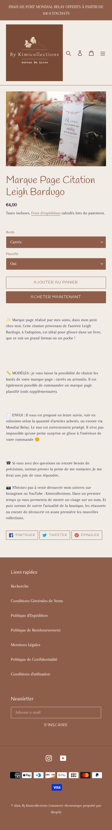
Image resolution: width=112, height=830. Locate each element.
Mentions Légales (25, 644)
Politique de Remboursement (35, 630)
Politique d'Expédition (29, 615)
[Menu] (102, 53)
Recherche (20, 586)
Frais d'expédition (45, 213)
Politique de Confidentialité (34, 659)
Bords (10, 232)
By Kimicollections (35, 805)
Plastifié (12, 254)
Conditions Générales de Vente (37, 600)
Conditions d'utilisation (30, 674)
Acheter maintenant (56, 297)
